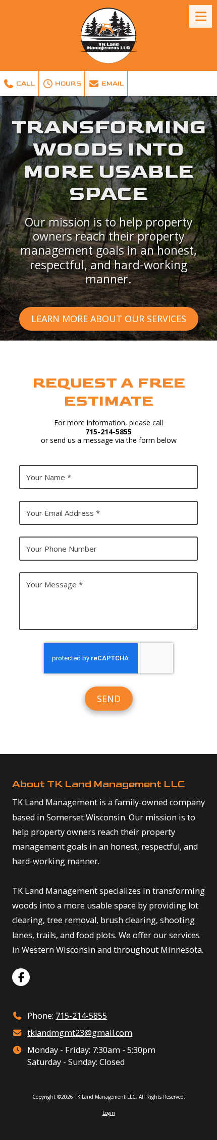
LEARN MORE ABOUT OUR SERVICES (108, 319)
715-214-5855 (81, 1015)
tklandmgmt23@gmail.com (79, 1032)
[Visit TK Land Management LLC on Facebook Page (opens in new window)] (21, 977)
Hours (67, 84)
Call (25, 84)
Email (112, 84)
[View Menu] (200, 16)
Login (108, 1112)
